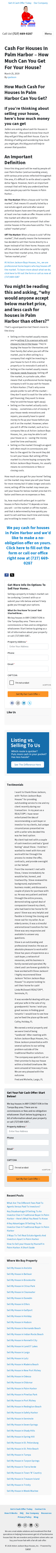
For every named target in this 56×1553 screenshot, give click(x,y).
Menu (48, 34)
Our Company (41, 3)
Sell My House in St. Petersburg (23, 1442)
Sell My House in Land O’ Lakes (22, 1346)
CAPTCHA (12, 675)
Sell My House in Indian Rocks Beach (25, 1334)
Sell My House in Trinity (19, 1485)
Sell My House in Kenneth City (22, 1340)
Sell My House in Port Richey (21, 1400)
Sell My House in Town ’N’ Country (24, 1473)
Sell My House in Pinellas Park (22, 1394)
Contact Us (40, 1509)
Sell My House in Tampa (19, 1454)
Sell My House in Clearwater (21, 1292)
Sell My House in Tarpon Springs (23, 1460)
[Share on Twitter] (12, 575)
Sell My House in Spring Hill (21, 1436)
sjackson (11, 77)
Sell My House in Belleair (19, 1274)
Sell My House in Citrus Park (21, 1286)
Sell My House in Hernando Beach (24, 1328)
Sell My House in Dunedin (19, 1298)
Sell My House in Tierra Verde (21, 1467)
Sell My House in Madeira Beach (23, 1364)
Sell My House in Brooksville (21, 1280)
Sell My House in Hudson (19, 1322)
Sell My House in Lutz (17, 1358)
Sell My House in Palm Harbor (22, 1388)
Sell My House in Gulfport (20, 1310)
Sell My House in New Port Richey (24, 1370)
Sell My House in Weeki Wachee (22, 1491)
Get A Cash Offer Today (19, 3)
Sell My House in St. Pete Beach (23, 1448)
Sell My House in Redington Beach (24, 1406)
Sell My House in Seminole (20, 1418)
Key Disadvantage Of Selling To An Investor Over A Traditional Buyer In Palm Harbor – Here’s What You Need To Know (28, 1215)
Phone (11, 653)
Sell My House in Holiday (19, 1316)
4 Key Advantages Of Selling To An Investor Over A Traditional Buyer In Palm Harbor (28, 1227)
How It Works (10, 1513)
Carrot (28, 1549)
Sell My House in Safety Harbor (22, 1412)
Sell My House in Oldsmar (20, 1382)
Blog (36, 1517)
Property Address (17, 642)
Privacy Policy (24, 1517)
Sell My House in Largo (18, 1352)
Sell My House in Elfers (18, 1304)
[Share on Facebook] (6, 575)
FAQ (21, 1513)
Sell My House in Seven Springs (22, 1424)
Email (11, 664)
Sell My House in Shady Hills (21, 1430)
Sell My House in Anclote (19, 1268)
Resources (46, 1513)
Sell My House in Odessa (19, 1376)
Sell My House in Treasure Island (23, 1479)
